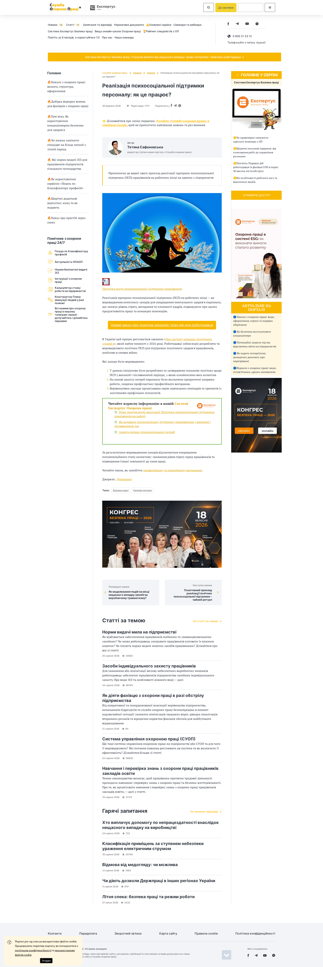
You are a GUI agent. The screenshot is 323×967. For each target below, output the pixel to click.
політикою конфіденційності (33, 950)
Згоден (46, 960)
